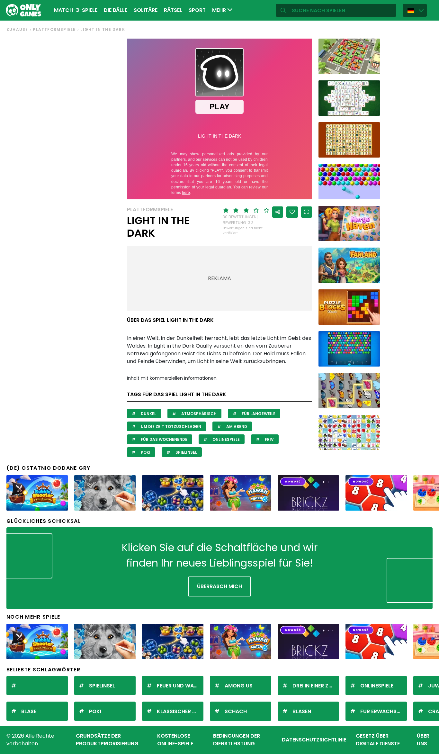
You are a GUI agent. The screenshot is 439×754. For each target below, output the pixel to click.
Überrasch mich (219, 586)
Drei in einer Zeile (314, 685)
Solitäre (145, 10)
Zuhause (17, 29)
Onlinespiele (225, 439)
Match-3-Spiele (75, 10)
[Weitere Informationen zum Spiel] (370, 67)
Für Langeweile (258, 413)
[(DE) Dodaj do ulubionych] (292, 212)
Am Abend (236, 426)
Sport (197, 10)
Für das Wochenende (163, 439)
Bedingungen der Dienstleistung (236, 739)
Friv (269, 439)
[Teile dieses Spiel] (277, 212)
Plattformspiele (54, 29)
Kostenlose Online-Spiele (175, 739)
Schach (236, 711)
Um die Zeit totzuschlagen (170, 426)
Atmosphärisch (198, 413)
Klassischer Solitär (180, 711)
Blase (28, 711)
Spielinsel (186, 452)
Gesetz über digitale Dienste (378, 739)
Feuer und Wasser (180, 685)
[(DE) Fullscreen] (306, 212)
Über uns (423, 739)
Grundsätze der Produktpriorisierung (107, 739)
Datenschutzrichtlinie (314, 739)
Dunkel (148, 413)
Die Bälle (115, 10)
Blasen (301, 711)
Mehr (219, 10)
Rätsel (173, 10)
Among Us (239, 685)
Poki (145, 452)
